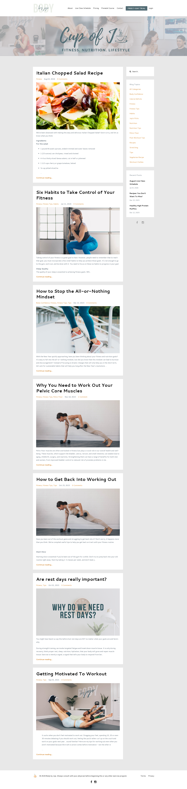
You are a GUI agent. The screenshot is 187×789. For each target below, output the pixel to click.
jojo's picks (134, 118)
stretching (134, 147)
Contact (120, 8)
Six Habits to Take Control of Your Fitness (75, 195)
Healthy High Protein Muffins (139, 207)
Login (151, 8)
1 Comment (82, 397)
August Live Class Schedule (137, 182)
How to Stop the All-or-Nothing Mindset (73, 294)
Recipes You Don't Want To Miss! (138, 195)
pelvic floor (58, 397)
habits (56, 204)
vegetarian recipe (137, 157)
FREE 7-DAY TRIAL (136, 8)
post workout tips (137, 137)
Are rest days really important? (71, 579)
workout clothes (136, 162)
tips (69, 303)
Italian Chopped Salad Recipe (69, 73)
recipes (133, 142)
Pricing (96, 8)
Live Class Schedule (83, 8)
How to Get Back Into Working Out (76, 479)
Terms (143, 776)
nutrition (133, 123)
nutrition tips (135, 128)
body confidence (43, 303)
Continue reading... (44, 177)
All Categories (135, 89)
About (70, 8)
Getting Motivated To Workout (71, 674)
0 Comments (62, 79)
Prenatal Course (107, 8)
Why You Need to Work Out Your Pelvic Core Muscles (74, 388)
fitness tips (47, 204)
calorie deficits (136, 99)
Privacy (151, 776)
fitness (39, 79)
